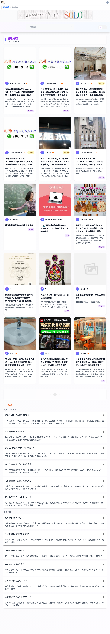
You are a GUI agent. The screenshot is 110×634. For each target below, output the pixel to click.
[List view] (104, 27)
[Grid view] (100, 27)
